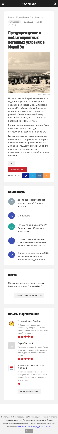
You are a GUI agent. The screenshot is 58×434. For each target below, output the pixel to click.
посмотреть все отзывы (29, 391)
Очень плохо (24, 215)
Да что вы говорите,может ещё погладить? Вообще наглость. (31, 203)
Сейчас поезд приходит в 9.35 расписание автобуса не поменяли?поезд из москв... (33, 256)
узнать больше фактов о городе (29, 295)
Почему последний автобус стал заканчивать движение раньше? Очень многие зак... (33, 242)
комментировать (17, 169)
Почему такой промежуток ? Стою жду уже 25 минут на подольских (32, 228)
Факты (12, 275)
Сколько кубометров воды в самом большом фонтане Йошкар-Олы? (26, 285)
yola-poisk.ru (29, 4)
